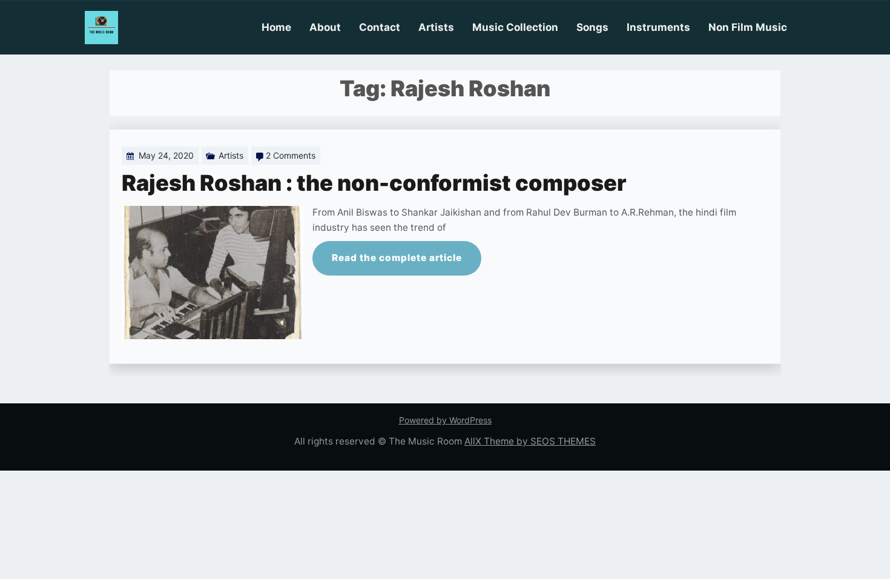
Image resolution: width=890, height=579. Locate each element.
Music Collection (515, 27)
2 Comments (290, 155)
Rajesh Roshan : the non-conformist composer (374, 183)
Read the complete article (397, 257)
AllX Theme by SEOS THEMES (530, 441)
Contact (379, 27)
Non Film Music (747, 27)
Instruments (658, 27)
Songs (592, 27)
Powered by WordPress (445, 420)
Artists (436, 27)
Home (276, 27)
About (325, 27)
